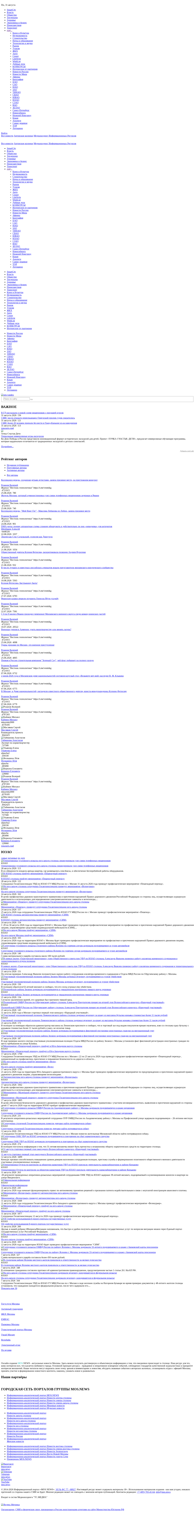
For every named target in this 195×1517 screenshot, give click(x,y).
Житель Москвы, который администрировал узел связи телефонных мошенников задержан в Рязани (50, 495)
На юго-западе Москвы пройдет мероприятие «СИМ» (27, 935)
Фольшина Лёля (9, 761)
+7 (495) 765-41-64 (146, 1492)
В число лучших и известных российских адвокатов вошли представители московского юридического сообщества (57, 567)
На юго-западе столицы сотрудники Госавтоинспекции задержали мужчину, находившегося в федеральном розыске (58, 1278)
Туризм (16, 48)
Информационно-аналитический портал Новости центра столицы (39, 1398)
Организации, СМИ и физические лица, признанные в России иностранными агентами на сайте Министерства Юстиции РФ (62, 1509)
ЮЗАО (16, 100)
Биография (18, 79)
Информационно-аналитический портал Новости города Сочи (37, 1456)
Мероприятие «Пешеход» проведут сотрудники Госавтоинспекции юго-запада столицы (44, 907)
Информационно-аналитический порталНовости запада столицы (26, 1414)
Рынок (16, 46)
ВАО (15, 105)
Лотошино (18, 128)
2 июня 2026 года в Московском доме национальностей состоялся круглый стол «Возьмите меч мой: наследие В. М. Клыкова (62, 676)
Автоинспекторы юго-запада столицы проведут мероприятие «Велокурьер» (38, 1082)
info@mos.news (163, 1492)
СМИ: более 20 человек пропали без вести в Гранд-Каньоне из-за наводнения (39, 423)
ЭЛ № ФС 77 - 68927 (66, 1489)
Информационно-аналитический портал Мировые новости (36, 1405)
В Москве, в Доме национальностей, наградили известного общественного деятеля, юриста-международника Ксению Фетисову (64, 691)
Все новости (7, 136)
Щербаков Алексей (10, 529)
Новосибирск (19, 113)
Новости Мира (20, 74)
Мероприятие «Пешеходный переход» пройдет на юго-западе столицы (35, 1211)
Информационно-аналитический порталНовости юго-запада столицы (26, 1419)
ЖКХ (15, 51)
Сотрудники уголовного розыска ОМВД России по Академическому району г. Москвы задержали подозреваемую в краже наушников (66, 1113)
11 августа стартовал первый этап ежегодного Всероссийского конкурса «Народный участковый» (49, 1154)
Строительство (20, 38)
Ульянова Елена (9, 750)
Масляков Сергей (9, 730)
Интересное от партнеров (25, 69)
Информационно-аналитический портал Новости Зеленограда (37, 1451)
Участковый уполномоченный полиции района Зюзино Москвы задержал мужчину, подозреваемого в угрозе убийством (60, 982)
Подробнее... (7, 446)
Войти (4, 133)
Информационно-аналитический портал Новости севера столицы (39, 1400)
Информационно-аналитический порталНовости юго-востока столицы (26, 1429)
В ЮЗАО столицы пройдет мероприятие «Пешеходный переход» (33, 878)
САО (15, 84)
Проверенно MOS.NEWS (19, 1459)
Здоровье (11, 20)
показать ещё (7, 428)
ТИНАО (17, 92)
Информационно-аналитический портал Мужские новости (36, 1408)
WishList (17, 61)
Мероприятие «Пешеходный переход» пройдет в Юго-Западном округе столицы (40, 1051)
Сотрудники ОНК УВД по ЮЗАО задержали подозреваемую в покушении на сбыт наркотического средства (54, 1141)
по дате (21, 858)
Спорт (16, 56)
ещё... (9, 30)
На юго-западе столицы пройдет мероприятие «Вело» (27, 1067)
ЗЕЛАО (16, 107)
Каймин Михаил (9, 719)
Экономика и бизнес (17, 22)
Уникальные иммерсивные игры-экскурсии (22, 436)
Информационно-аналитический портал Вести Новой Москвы (37, 1454)
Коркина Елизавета (10, 771)
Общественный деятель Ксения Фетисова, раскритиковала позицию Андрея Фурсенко (43, 552)
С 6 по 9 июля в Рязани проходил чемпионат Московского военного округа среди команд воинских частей (53, 614)
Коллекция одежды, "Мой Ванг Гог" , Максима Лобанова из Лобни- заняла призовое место (45, 511)
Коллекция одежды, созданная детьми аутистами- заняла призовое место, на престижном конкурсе (49, 480)
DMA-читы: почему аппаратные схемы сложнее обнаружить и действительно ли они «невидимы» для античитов (56, 526)
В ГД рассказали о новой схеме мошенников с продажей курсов (32, 413)
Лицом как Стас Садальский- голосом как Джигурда (27, 536)
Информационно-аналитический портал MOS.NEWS (33, 1395)
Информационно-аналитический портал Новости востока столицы (39, 1446)
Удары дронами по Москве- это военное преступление (27, 645)
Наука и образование (23, 41)
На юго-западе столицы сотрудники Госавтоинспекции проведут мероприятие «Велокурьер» (46, 891)
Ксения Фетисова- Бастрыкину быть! (19, 583)
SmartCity (11, 10)
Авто (15, 53)
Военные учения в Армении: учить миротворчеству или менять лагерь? (36, 629)
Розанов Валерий (9, 485)
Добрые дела (19, 64)
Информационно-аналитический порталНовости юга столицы (26, 1424)
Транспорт (12, 28)
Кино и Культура (21, 33)
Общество (12, 15)
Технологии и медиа (23, 43)
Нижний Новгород (22, 115)
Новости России (21, 71)
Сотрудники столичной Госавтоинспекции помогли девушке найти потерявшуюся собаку (45, 1128)
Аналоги (17, 120)
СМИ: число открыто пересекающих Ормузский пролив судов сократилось (38, 418)
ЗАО (15, 89)
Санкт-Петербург (21, 110)
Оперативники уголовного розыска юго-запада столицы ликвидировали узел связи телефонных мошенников (54, 866)
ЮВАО (16, 97)
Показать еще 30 (9, 1288)
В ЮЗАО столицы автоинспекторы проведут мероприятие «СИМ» (34, 920)
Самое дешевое (20, 123)
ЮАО (15, 87)
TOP (15, 126)
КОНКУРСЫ (19, 66)
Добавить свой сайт (187, 451)
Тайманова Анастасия (12, 740)
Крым (15, 118)
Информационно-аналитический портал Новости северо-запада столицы (42, 1403)
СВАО (16, 95)
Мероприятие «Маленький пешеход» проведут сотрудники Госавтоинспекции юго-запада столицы (49, 1097)
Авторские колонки (23, 136)
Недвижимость (20, 35)
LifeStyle (17, 59)
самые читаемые (9, 858)
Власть (10, 12)
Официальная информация (14, 1185)
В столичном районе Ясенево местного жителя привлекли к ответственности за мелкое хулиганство (50, 1265)
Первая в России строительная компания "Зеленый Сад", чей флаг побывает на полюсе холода (47, 660)
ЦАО (15, 82)
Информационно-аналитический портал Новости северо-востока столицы (43, 1449)
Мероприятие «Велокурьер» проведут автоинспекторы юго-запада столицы (38, 1198)
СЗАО (16, 102)
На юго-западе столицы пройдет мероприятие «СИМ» (27, 1239)
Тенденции (12, 17)
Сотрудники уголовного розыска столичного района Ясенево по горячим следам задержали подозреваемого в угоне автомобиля (64, 951)
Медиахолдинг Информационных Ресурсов (55, 136)
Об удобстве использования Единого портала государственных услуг (35, 1224)
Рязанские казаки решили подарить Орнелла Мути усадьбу (30, 598)
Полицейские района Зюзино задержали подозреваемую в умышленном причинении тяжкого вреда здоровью (55, 994)
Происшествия (14, 25)
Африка (16, 77)
